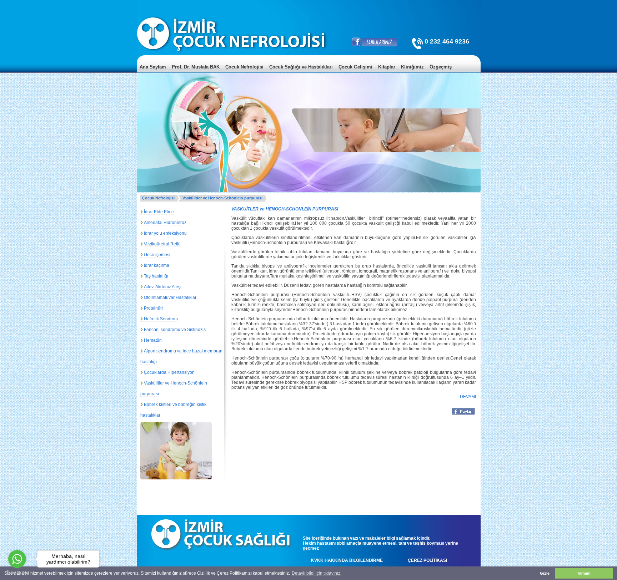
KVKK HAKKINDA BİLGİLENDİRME (347, 560)
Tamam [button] (584, 573)
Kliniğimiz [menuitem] (412, 67)
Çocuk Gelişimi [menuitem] (355, 67)
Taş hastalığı (156, 276)
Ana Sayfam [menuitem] (153, 67)
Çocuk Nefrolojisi (158, 198)
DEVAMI (468, 396)
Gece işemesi (157, 254)
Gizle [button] (545, 573)
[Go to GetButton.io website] (17, 572)
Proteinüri (153, 308)
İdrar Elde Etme (159, 211)
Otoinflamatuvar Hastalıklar (170, 297)
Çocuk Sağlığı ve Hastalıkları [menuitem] (301, 67)
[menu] (309, 72)
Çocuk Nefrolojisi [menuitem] (244, 67)
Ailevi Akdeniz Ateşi (162, 286)
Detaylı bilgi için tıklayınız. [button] (316, 573)
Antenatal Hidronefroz (165, 222)
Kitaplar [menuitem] (386, 67)
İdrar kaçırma (156, 265)
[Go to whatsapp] (17, 559)
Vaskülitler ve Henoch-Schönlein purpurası (222, 198)
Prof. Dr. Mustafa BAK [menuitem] (196, 67)
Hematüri (153, 340)
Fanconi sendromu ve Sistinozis (175, 329)
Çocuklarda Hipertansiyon (169, 372)
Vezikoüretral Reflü (162, 243)
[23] (185, 466)
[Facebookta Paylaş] (463, 413)
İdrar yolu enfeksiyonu (165, 233)
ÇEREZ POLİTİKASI (427, 560)
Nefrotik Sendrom (161, 318)
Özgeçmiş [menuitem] (441, 67)
